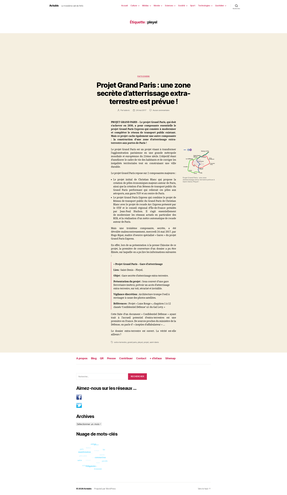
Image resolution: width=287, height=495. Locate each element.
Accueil (124, 5)
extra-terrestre (120, 342)
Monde (157, 5)
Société (181, 5)
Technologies (204, 5)
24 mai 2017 (141, 110)
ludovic (127, 110)
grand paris (132, 342)
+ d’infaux (156, 358)
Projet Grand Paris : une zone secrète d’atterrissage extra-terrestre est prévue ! (144, 93)
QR (102, 358)
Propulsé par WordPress (105, 488)
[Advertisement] (143, 50)
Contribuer (126, 358)
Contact (141, 358)
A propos (82, 358)
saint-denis (154, 342)
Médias (145, 5)
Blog (94, 358)
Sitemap (170, 358)
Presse (111, 358)
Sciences (169, 5)
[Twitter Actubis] (111, 405)
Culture (133, 5)
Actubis (54, 5)
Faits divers (143, 76)
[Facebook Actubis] (111, 397)
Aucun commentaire (161, 110)
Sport (192, 5)
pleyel (140, 342)
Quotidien (219, 5)
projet (146, 342)
